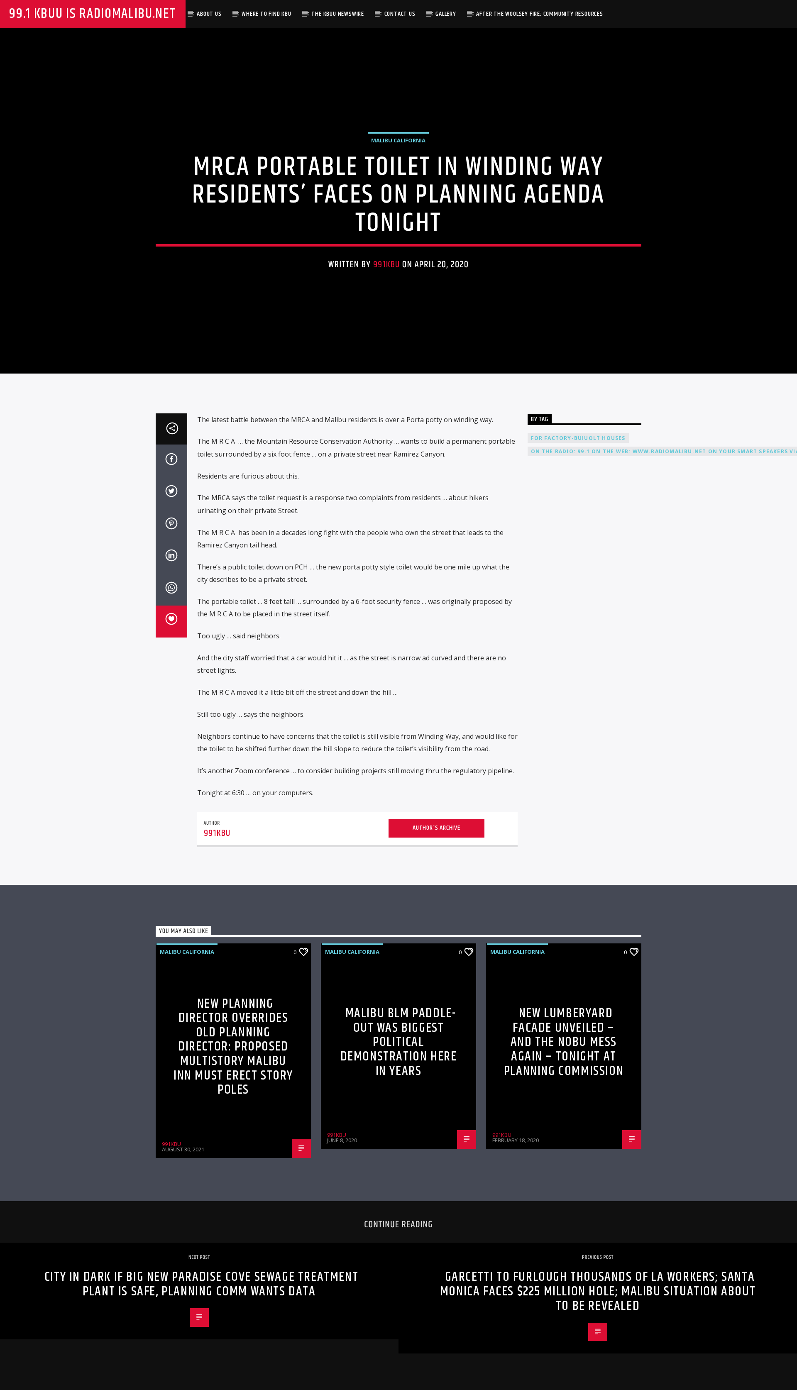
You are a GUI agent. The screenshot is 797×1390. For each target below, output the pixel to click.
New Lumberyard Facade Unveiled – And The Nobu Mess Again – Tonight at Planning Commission (563, 1042)
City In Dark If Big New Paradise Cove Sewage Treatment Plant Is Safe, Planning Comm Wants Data (201, 1284)
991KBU (386, 264)
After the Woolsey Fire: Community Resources (539, 14)
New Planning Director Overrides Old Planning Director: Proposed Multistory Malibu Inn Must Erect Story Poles (233, 1047)
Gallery (445, 14)
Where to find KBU (266, 14)
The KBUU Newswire (337, 14)
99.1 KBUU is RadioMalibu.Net (92, 13)
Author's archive (436, 828)
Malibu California (398, 140)
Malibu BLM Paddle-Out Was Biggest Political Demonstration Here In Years (398, 1042)
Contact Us (400, 14)
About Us (209, 14)
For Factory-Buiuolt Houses (578, 438)
